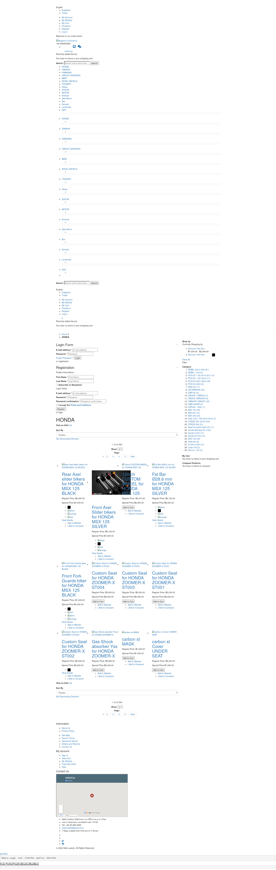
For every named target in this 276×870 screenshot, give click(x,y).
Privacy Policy (68, 730)
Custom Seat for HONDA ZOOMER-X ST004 (104, 580)
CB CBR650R (196, 389)
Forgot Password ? (64, 357)
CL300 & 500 (196, 444)
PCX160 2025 (196, 384)
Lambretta (66, 107)
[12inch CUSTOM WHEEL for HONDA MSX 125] (135, 465)
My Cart (65, 23)
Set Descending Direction (67, 438)
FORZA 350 (195, 424)
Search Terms (68, 738)
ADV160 (194, 412)
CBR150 (193, 392)
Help (64, 766)
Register (65, 28)
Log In (65, 31)
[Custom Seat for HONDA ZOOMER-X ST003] (135, 564)
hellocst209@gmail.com (73, 827)
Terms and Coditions (81, 405)
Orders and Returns (71, 743)
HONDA (65, 66)
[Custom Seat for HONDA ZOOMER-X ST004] (105, 564)
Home (64, 334)
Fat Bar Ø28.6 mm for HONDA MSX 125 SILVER (163, 483)
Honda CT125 (196, 435)
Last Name (62, 381)
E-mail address (64, 349)
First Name (62, 377)
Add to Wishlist (74, 522)
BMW (64, 78)
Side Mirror (67, 98)
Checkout (66, 25)
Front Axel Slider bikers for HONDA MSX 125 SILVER (104, 516)
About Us (66, 728)
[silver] (71, 510)
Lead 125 (194, 447)
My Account (67, 17)
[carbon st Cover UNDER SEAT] (165, 633)
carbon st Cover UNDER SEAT (161, 648)
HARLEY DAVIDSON (71, 75)
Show (114, 449)
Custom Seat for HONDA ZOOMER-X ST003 (134, 580)
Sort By (59, 430)
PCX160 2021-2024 (199, 381)
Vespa (64, 86)
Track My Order (69, 764)
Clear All (186, 359)
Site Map (66, 735)
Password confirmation (68, 401)
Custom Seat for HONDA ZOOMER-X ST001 (164, 580)
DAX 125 (194, 438)
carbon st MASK (131, 641)
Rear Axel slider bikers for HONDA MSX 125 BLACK (73, 483)
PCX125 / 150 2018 (199, 378)
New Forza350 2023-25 (201, 427)
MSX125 (194, 386)
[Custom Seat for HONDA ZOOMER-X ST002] (75, 633)
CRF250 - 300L (196, 407)
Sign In (65, 755)
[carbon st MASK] (130, 631)
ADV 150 (194, 409)
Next (133, 456)
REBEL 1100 (195, 372)
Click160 (193, 441)
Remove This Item (196, 348)
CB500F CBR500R (198, 398)
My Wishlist (67, 20)
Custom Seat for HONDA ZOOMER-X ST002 (74, 648)
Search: (60, 63)
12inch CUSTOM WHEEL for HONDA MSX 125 (133, 483)
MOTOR (65, 92)
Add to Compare (76, 525)
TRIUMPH (66, 84)
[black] (69, 506)
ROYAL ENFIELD (69, 81)
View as (60, 425)
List (70, 425)
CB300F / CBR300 (198, 395)
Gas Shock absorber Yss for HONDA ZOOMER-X (104, 648)
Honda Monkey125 (199, 430)
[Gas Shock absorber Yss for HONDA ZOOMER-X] (105, 633)
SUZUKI (65, 89)
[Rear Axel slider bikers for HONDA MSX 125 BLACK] (75, 465)
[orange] (72, 513)
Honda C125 (196, 432)
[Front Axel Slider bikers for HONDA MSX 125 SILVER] (111, 482)
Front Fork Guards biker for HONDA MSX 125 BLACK (74, 585)
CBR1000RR (195, 404)
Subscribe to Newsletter (70, 384)
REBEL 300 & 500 (198, 369)
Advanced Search (70, 741)
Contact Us (67, 746)
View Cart (66, 758)
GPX (64, 109)
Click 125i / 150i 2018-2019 (202, 418)
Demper (65, 104)
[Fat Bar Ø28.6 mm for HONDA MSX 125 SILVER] (165, 465)
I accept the (75, 405)
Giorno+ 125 (195, 450)
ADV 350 (194, 415)
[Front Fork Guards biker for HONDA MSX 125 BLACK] (75, 565)
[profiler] (3, 853)
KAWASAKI (67, 72)
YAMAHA (66, 69)
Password (61, 353)
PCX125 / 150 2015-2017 (201, 375)
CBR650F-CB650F (198, 401)
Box (63, 101)
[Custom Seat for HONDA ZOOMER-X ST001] (165, 564)
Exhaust (65, 95)
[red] (70, 516)
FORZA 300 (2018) (199, 421)
